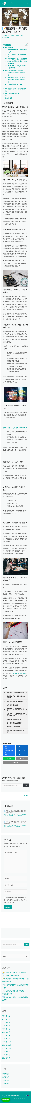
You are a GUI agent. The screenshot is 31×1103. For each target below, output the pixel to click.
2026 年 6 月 (6, 1022)
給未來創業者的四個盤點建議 (14, 70)
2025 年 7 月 (6, 1058)
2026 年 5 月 (6, 1026)
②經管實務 (5, 1077)
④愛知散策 (5, 1083)
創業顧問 (20, 815)
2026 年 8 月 (6, 1016)
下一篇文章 (25, 796)
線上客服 (6, 1099)
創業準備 (11, 815)
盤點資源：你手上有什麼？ (16, 77)
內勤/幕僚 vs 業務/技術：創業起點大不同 (17, 67)
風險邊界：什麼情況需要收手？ (16, 85)
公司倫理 (6, 815)
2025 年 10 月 (6, 1048)
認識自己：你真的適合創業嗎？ (16, 74)
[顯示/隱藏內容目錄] (25, 44)
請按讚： (11, 98)
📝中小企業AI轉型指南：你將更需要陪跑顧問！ (15, 822)
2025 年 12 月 (6, 1042)
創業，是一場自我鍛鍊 (12, 93)
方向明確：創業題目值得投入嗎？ (17, 80)
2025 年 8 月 (6, 1055)
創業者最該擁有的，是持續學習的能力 (15, 90)
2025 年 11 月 (6, 1045)
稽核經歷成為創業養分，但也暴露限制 (17, 62)
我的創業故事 (9, 47)
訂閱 (26, 785)
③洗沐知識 (5, 1080)
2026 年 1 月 (6, 1038)
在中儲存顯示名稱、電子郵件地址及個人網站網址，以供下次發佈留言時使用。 (15, 900)
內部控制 (24, 814)
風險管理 (18, 826)
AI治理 (23, 825)
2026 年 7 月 (6, 1019)
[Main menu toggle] (28, 3)
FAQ (6, 96)
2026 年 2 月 (6, 1035)
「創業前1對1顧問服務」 (20, 673)
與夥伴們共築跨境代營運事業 (17, 59)
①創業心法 (5, 35)
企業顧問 (9, 826)
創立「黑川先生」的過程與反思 (17, 55)
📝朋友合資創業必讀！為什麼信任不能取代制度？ (15, 811)
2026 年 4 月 (6, 1029)
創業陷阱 (15, 815)
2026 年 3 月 (6, 1032)
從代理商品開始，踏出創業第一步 (17, 51)
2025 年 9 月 (6, 1051)
